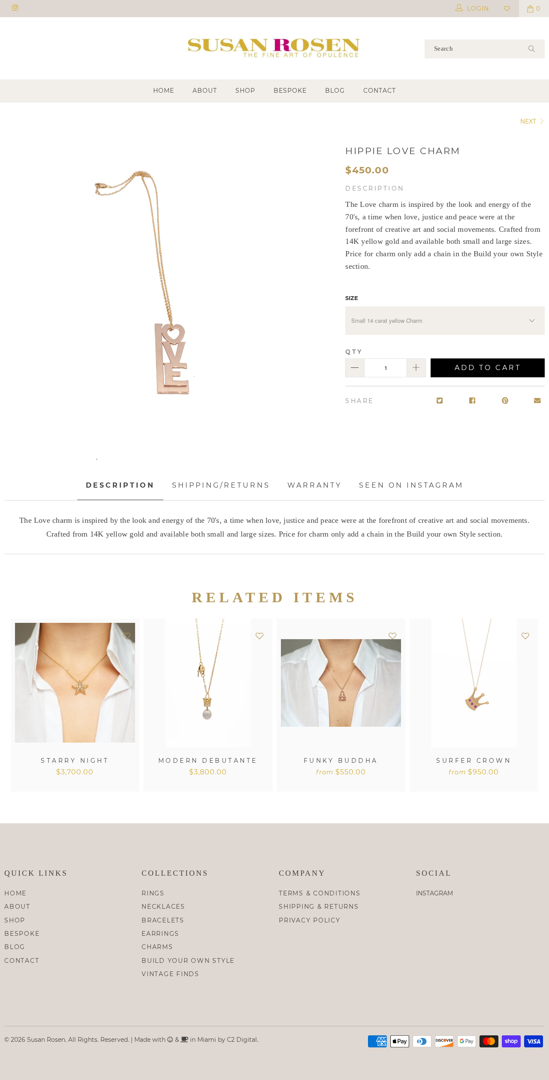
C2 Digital (242, 1040)
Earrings (160, 933)
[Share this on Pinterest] (505, 401)
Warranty (314, 485)
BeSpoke (290, 90)
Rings (153, 893)
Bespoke (21, 933)
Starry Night (75, 683)
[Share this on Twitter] (439, 401)
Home (163, 90)
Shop (245, 90)
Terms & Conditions (320, 893)
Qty (354, 351)
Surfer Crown (474, 683)
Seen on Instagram (411, 485)
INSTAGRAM (434, 893)
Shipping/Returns (221, 485)
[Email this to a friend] (537, 401)
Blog (335, 90)
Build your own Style (188, 961)
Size (351, 297)
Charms (157, 947)
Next (529, 121)
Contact (379, 90)
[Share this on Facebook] (472, 401)
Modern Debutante (208, 683)
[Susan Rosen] (274, 47)
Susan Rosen (46, 1040)
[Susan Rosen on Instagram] (15, 8)
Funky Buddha (341, 683)
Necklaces (163, 906)
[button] (126, 636)
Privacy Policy (310, 920)
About (205, 90)
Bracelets (163, 920)
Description (120, 485)
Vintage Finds (170, 974)
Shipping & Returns (319, 906)
